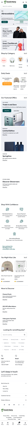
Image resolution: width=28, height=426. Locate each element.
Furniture (13, 343)
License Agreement (17, 417)
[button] (25, 84)
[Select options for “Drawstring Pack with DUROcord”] (19, 81)
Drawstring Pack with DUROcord (23, 87)
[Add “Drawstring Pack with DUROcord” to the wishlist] (25, 81)
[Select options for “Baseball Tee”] (26, 81)
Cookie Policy (22, 415)
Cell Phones (5, 339)
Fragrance (6, 349)
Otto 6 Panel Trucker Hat (16, 86)
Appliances (6, 343)
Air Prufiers (21, 349)
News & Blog (5, 388)
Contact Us (5, 391)
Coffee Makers (7, 346)
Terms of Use (14, 415)
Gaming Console (14, 339)
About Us (5, 386)
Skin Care (14, 349)
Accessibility (8, 417)
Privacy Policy (6, 415)
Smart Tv (23, 339)
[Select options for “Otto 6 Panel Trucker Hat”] (3, 271)
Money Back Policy (12, 419)
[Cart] (26, 2)
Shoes (22, 346)
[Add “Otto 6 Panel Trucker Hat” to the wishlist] (18, 81)
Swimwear (16, 346)
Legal (19, 419)
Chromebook (21, 343)
